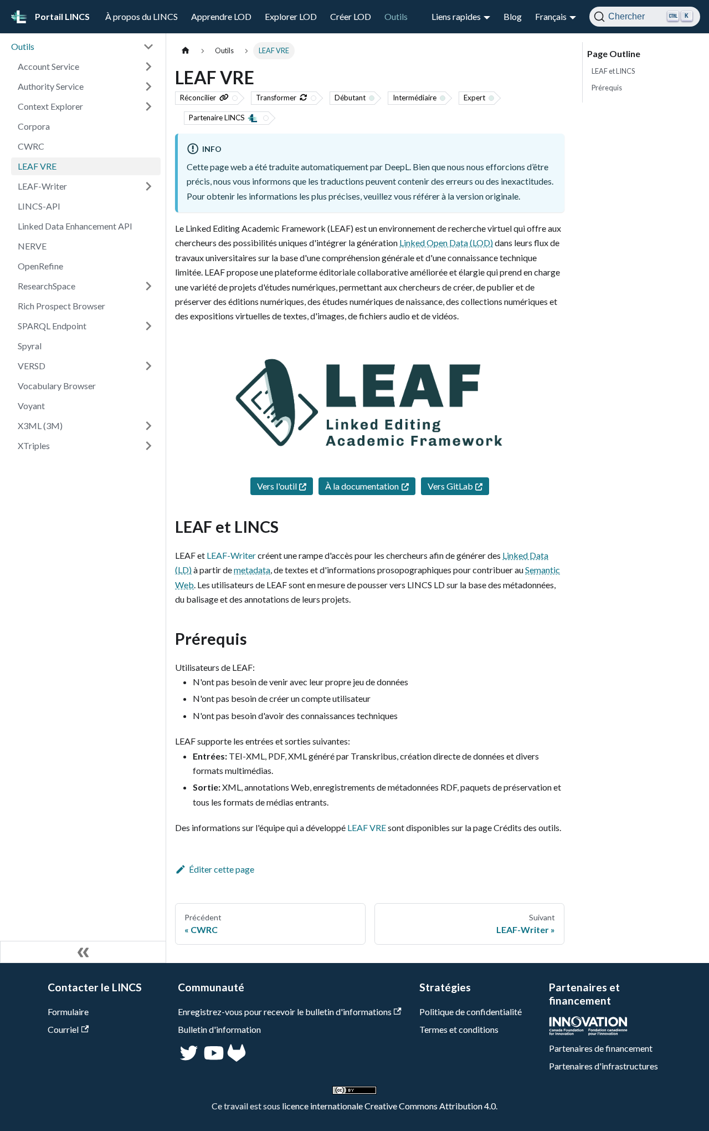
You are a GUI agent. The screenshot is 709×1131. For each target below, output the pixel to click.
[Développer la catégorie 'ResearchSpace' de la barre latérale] (148, 286)
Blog (513, 16)
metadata (252, 569)
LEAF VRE (366, 827)
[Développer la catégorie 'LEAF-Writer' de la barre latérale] (148, 186)
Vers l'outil (277, 486)
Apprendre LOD (221, 16)
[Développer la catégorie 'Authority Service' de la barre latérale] (148, 86)
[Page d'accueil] (185, 50)
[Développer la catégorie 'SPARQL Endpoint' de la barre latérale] (148, 326)
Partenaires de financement (601, 1048)
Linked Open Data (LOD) (446, 242)
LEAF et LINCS (613, 71)
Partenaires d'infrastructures (603, 1066)
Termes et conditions (459, 1029)
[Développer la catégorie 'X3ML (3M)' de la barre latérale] (148, 426)
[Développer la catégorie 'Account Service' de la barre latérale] (148, 66)
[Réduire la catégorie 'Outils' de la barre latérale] (148, 46)
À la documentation (362, 486)
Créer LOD (350, 16)
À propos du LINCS (141, 16)
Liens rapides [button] (456, 16)
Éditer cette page (221, 869)
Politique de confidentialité (470, 1011)
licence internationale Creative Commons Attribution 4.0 (389, 1106)
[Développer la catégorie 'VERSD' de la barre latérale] (148, 366)
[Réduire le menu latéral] (83, 952)
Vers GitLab (450, 486)
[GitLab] (236, 1058)
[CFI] (588, 1032)
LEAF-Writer (231, 555)
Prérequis (607, 87)
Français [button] (551, 16)
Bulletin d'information (219, 1029)
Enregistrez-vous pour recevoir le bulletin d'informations (285, 1011)
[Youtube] (213, 1058)
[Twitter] (190, 1058)
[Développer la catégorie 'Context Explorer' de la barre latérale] (148, 106)
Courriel (63, 1029)
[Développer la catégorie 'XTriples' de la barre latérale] (148, 446)
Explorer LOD (291, 16)
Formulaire (68, 1011)
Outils (396, 16)
